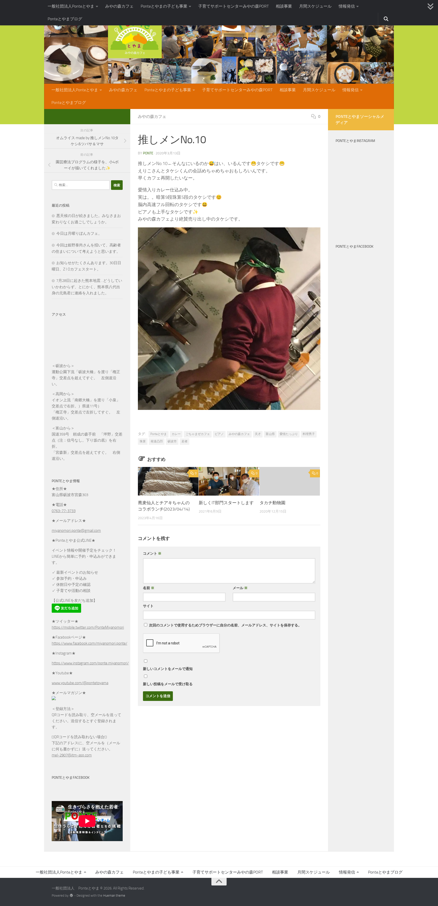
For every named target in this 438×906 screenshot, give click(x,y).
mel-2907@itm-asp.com (72, 755)
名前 (148, 588)
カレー (176, 434)
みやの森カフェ (119, 6)
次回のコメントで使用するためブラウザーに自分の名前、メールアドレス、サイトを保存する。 (225, 625)
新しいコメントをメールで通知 (168, 669)
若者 (184, 441)
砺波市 (172, 441)
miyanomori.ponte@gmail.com (76, 530)
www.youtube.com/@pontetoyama (80, 683)
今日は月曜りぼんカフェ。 (79, 233)
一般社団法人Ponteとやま (71, 6)
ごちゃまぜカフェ (198, 434)
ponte (148, 153)
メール (240, 588)
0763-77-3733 (64, 511)
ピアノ (219, 434)
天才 (258, 434)
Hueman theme (114, 895)
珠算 (143, 441)
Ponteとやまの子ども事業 (164, 6)
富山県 (270, 434)
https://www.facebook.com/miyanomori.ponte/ (89, 643)
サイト (148, 606)
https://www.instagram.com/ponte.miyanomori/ (90, 663)
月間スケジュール (315, 6)
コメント (152, 553)
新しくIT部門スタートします (226, 502)
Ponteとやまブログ (65, 18)
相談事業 (284, 6)
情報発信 (347, 6)
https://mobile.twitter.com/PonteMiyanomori (88, 627)
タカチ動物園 (272, 502)
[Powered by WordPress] (71, 895)
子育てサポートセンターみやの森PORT (233, 6)
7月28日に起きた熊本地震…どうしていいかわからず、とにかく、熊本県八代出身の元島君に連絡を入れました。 (87, 286)
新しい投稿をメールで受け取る (168, 684)
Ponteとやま (158, 434)
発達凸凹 (157, 441)
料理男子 (309, 434)
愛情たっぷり (289, 434)
